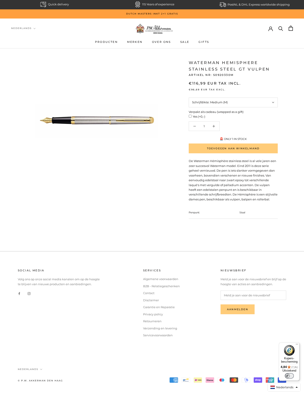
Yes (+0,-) (199, 116)
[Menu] (297, 345)
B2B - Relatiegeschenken (161, 286)
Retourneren (152, 321)
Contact (148, 293)
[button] (284, 387)
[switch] (289, 375)
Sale (184, 42)
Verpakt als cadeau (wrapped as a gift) (216, 112)
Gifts (204, 42)
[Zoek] (280, 28)
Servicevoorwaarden (158, 335)
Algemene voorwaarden (160, 279)
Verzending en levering (160, 328)
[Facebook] (19, 293)
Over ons (161, 42)
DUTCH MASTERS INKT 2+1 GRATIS (152, 13)
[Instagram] (29, 293)
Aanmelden (237, 309)
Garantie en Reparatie (159, 307)
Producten (106, 42)
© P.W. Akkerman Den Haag (40, 380)
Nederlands (21, 28)
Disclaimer (151, 300)
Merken (134, 42)
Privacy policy (153, 314)
